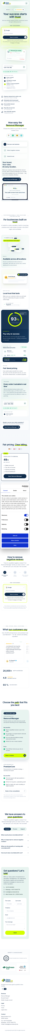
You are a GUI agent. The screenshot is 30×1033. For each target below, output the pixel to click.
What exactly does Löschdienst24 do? (12, 835)
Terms (18, 42)
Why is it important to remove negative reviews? (12, 840)
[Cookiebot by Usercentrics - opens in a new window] (22, 486)
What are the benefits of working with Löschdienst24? (12, 847)
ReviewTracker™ (5, 998)
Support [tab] (23, 829)
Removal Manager (5, 996)
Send (15, 932)
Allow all (15, 535)
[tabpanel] (15, 844)
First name (8, 900)
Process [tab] (15, 829)
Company (7, 907)
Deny (15, 545)
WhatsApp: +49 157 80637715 (13, 889)
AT (15, 449)
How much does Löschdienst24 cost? (12, 853)
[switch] (26, 520)
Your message (9, 922)
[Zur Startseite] (6, 3)
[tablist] (15, 829)
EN (5, 988)
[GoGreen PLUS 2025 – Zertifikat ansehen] (8, 968)
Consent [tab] (5, 490)
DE (10, 449)
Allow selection (15, 540)
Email (6, 914)
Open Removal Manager (15, 476)
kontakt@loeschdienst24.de (12, 892)
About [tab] (24, 490)
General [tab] (7, 829)
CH (21, 449)
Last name (18, 900)
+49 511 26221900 (10, 887)
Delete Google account (6, 1000)
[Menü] (26, 3)
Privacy (13, 42)
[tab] (15, 144)
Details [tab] (15, 490)
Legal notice (4, 1009)
